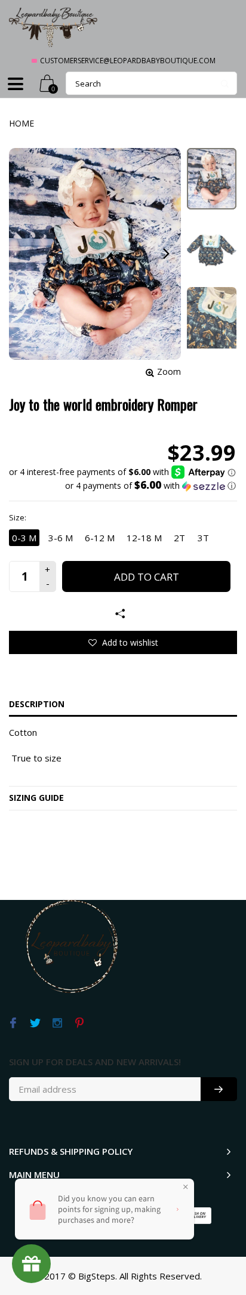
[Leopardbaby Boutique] (54, 26)
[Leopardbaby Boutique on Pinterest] (79, 1023)
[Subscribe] (219, 1089)
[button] (122, 486)
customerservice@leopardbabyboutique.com (128, 61)
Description (36, 704)
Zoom (169, 371)
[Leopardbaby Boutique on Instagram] (57, 1023)
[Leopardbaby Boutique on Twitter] (35, 1023)
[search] (151, 83)
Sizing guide (36, 797)
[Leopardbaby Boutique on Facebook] (13, 1023)
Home (21, 123)
